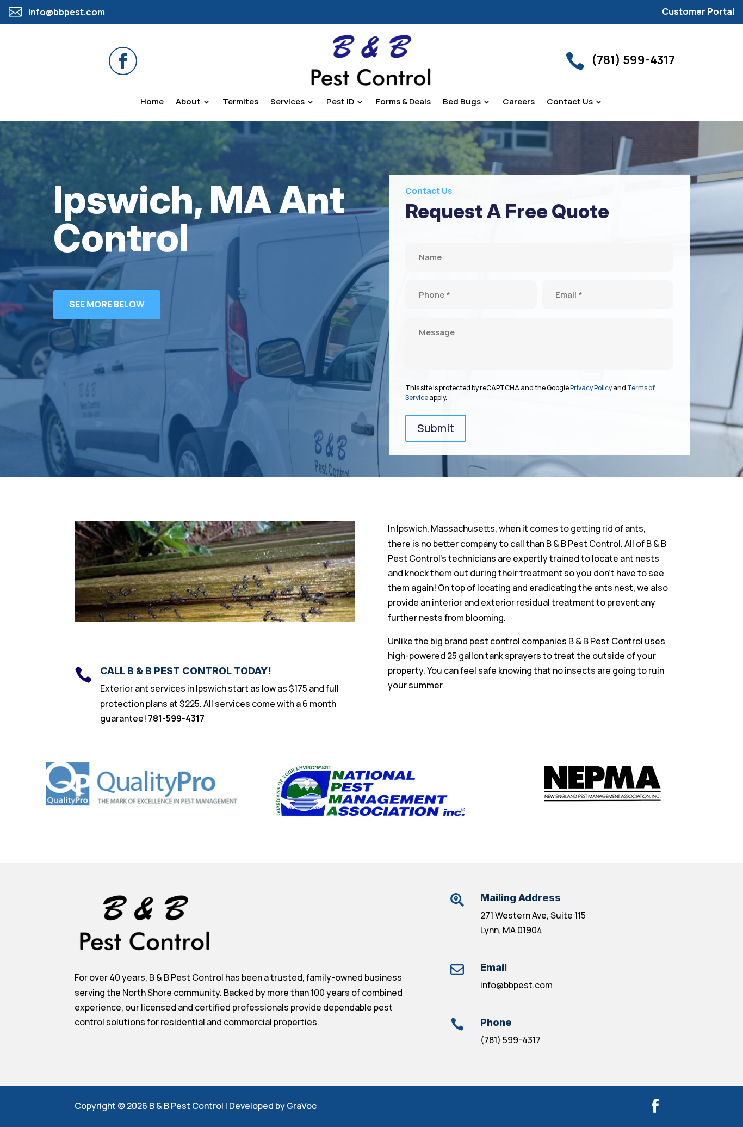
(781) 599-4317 (510, 1040)
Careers (519, 102)
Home (152, 102)
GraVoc (302, 1106)
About (188, 102)
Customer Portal (698, 11)
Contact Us (570, 102)
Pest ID (340, 102)
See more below (107, 304)
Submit (435, 428)
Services (287, 102)
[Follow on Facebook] (123, 61)
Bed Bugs (462, 102)
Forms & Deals (403, 102)
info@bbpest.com (516, 985)
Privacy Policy (591, 387)
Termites (240, 102)
